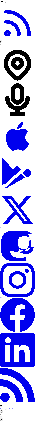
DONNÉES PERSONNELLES (11, 408)
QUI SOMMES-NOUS (7, 408)
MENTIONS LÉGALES (2, 408)
